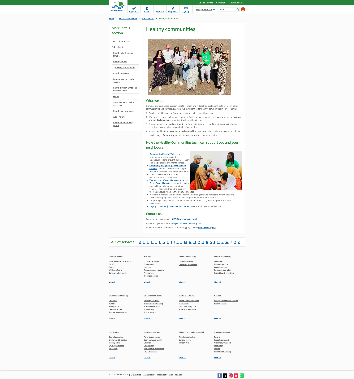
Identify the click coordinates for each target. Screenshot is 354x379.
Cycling (217, 348)
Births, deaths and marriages (120, 261)
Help (171, 375)
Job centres (113, 348)
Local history (149, 346)
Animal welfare (150, 312)
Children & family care (187, 306)
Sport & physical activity (153, 340)
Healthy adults (120, 61)
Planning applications (187, 337)
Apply (134, 11)
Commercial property (152, 261)
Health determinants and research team (125, 89)
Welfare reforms (115, 270)
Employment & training (118, 340)
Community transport (222, 343)
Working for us (114, 343)
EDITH (116, 96)
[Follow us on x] (225, 375)
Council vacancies (116, 337)
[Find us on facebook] (220, 375)
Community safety (186, 261)
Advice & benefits (116, 256)
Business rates (149, 264)
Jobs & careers (114, 332)
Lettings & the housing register (226, 300)
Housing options (220, 303)
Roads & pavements (222, 340)
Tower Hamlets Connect (188, 309)
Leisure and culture (152, 332)
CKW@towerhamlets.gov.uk (184, 219)
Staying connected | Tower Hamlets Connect (170, 206)
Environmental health (152, 306)
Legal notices (136, 375)
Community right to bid (188, 265)
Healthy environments (123, 111)
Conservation (184, 343)
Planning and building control (191, 332)
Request (173, 11)
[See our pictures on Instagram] (231, 375)
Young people (114, 306)
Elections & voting (221, 264)
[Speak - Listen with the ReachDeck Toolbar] (243, 9)
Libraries (147, 343)
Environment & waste (153, 296)
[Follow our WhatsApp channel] (242, 375)
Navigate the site (204, 9)
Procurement (149, 273)
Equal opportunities (116, 346)
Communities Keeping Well (162, 154)
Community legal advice (118, 273)
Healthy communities (125, 67)
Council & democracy (222, 256)
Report (160, 11)
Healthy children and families (123, 54)
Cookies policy (149, 375)
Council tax (218, 261)
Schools (112, 303)
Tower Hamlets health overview (123, 104)
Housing (217, 296)
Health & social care (128, 18)
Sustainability (149, 309)
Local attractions (150, 351)
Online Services (206, 2)
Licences (147, 267)
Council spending (220, 267)
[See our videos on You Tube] (236, 375)
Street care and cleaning (153, 303)
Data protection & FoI (222, 270)
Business (147, 256)
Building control (185, 340)
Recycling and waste (151, 300)
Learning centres (115, 309)
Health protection (121, 73)
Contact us (221, 2)
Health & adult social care (189, 300)
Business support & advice (154, 270)
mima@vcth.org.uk (207, 227)
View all (112, 282)
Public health (148, 18)
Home (111, 18)
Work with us (119, 116)
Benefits (112, 264)
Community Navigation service (124, 80)
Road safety (218, 346)
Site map (178, 375)
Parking (217, 337)
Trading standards (151, 276)
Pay (147, 11)
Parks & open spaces (152, 337)
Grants (111, 267)
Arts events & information (154, 348)
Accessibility (161, 375)
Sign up (185, 11)
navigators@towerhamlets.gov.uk (186, 223)
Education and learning (118, 296)
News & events (237, 2)
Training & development (118, 312)
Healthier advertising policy (123, 124)
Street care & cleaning (222, 351)
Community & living (187, 256)
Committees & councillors (224, 273)
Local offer (113, 300)
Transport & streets (222, 332)
